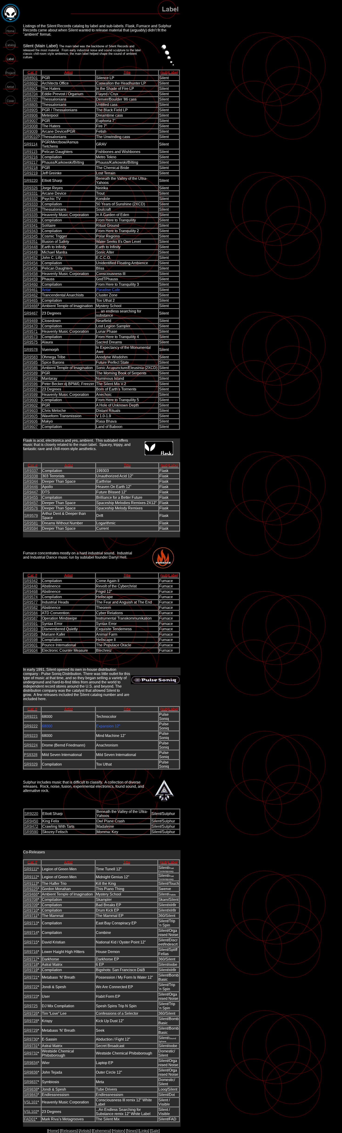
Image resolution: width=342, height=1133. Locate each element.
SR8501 (31, 78)
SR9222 (31, 726)
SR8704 (31, 94)
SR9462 (31, 295)
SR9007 (31, 121)
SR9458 (31, 274)
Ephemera (101, 1131)
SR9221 (31, 717)
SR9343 (31, 231)
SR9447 (31, 492)
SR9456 (31, 268)
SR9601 (31, 645)
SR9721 (31, 977)
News (132, 1131)
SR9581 (31, 523)
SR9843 (31, 1095)
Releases (69, 1131)
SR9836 (31, 1072)
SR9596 (31, 384)
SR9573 (31, 337)
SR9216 (31, 157)
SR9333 (31, 204)
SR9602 (31, 405)
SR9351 (31, 242)
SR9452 (31, 258)
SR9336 (31, 220)
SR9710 (31, 910)
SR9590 (31, 832)
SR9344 (31, 481)
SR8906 (31, 115)
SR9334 (31, 209)
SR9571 (31, 331)
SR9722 (31, 987)
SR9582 (31, 608)
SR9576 (31, 508)
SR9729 (31, 1030)
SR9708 (31, 900)
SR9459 (31, 279)
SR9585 (31, 362)
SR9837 (31, 1082)
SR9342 (31, 581)
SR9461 (31, 290)
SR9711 (30, 916)
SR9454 (31, 263)
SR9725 (31, 1006)
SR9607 (31, 427)
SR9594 (31, 528)
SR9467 (31, 313)
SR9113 (30, 883)
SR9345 (31, 236)
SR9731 (31, 1046)
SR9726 (31, 1013)
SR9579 (31, 516)
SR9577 (31, 602)
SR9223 (31, 736)
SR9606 (31, 421)
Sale (155, 1131)
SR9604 (31, 650)
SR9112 (30, 877)
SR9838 (31, 1089)
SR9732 (31, 1053)
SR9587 (31, 618)
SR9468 (31, 592)
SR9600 (31, 400)
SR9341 (31, 225)
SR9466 (31, 306)
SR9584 (31, 613)
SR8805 (31, 105)
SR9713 (31, 923)
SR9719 (31, 970)
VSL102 (30, 1112)
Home (53, 1131)
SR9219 (31, 173)
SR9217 (31, 162)
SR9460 (31, 284)
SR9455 (31, 497)
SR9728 (31, 1021)
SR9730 (31, 1039)
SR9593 (31, 629)
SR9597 (31, 389)
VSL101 (30, 1102)
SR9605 (31, 416)
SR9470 (31, 326)
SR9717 (31, 959)
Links (143, 1131)
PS (26, 755)
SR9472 (31, 826)
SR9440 (31, 586)
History (118, 1131)
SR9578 (31, 350)
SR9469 (31, 321)
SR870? (31, 99)
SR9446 (31, 487)
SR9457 (31, 503)
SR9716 (31, 952)
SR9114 (30, 144)
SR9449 (31, 252)
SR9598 (31, 640)
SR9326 (31, 188)
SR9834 (31, 1063)
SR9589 (31, 373)
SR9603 (31, 411)
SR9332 (31, 199)
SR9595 (31, 634)
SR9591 (31, 624)
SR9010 (31, 137)
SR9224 (31, 745)
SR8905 (31, 110)
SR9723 (31, 996)
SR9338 (31, 476)
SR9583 (31, 357)
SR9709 (31, 905)
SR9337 (31, 471)
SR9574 (31, 597)
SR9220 (31, 181)
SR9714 (31, 933)
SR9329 (31, 764)
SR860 (30, 89)
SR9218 (31, 168)
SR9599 (31, 395)
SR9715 (31, 942)
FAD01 (30, 1119)
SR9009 (31, 131)
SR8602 (31, 83)
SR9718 (31, 965)
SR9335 (31, 215)
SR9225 (31, 889)
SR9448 (31, 247)
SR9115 (30, 152)
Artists (85, 1131)
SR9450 (31, 821)
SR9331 (31, 193)
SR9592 (31, 378)
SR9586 (31, 368)
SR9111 (30, 869)
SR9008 (31, 126)
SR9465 (31, 300)
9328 (33, 755)
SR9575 (31, 342)
